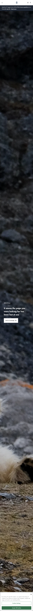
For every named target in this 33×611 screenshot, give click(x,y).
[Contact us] (28, 2)
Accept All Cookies (16, 608)
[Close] (31, 594)
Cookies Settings (16, 603)
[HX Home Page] (17, 2)
